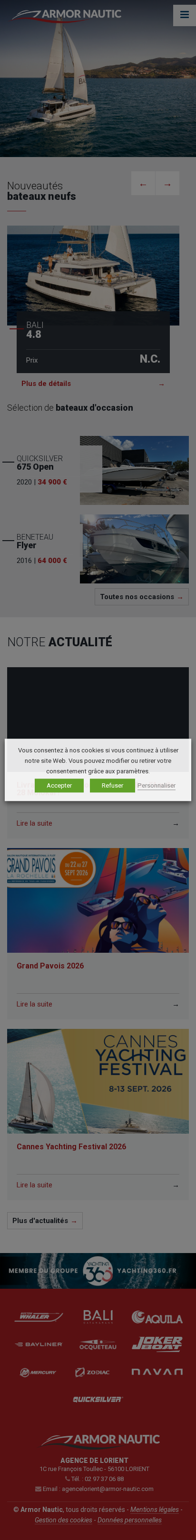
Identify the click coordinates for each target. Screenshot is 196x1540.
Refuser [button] (112, 786)
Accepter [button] (59, 786)
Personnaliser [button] (156, 786)
